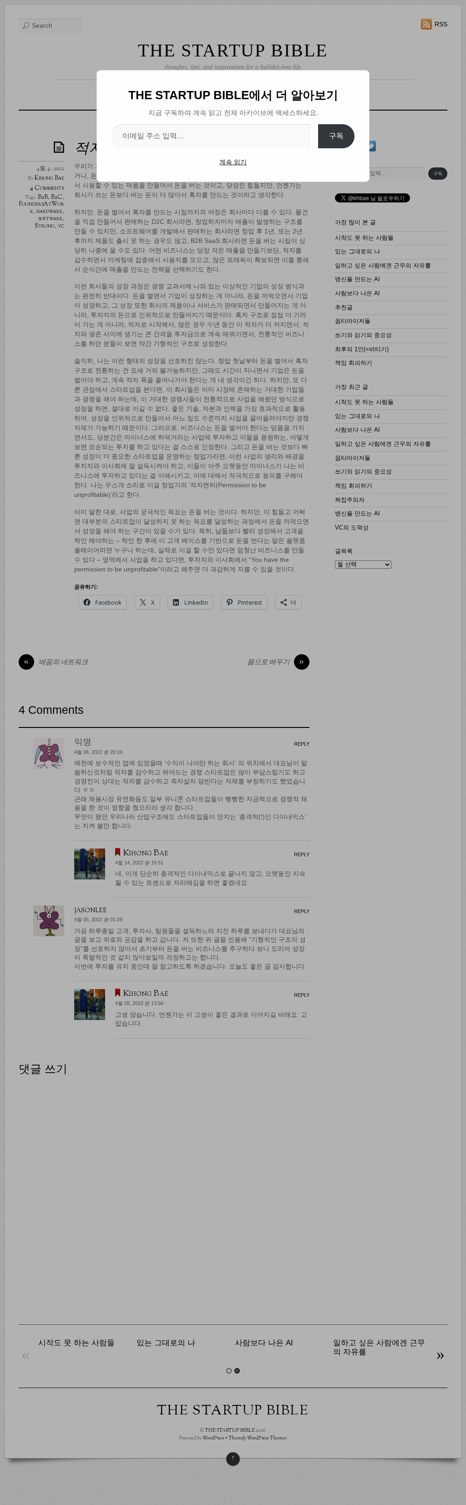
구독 (336, 136)
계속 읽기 (233, 162)
